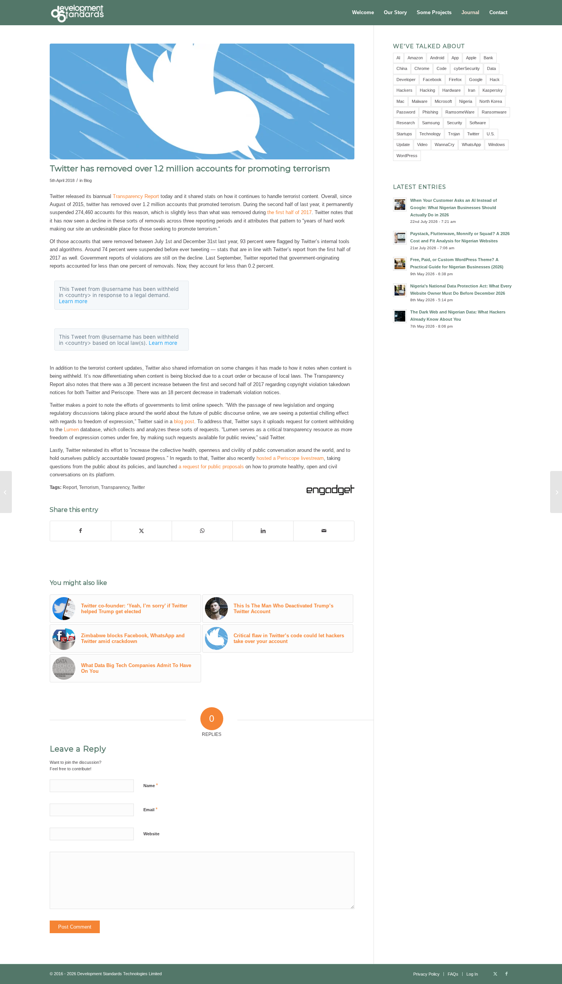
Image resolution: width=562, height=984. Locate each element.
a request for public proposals (211, 466)
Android (437, 57)
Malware (419, 101)
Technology (430, 134)
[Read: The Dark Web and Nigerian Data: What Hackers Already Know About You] (400, 316)
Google (475, 79)
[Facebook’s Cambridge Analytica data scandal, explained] (556, 492)
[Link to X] (495, 973)
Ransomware (494, 112)
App (455, 57)
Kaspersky (492, 90)
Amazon (415, 57)
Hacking (427, 90)
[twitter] (202, 101)
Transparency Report (136, 196)
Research (405, 122)
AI (398, 57)
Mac (400, 101)
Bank (488, 57)
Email (150, 809)
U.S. (491, 134)
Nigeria (465, 101)
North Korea (490, 101)
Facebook (432, 79)
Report (70, 487)
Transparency (115, 487)
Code (442, 68)
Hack (495, 79)
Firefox (455, 79)
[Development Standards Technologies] (77, 12)
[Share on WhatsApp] (202, 531)
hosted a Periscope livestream (290, 458)
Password (405, 112)
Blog (88, 180)
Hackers (404, 90)
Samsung (431, 122)
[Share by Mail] (324, 531)
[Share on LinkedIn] (263, 531)
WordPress (406, 155)
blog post (184, 421)
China (401, 68)
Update (403, 144)
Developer (406, 79)
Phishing (430, 112)
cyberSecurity (467, 68)
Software (477, 122)
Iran (471, 90)
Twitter (138, 487)
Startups (404, 134)
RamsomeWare (459, 112)
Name (150, 785)
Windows (496, 144)
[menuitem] (363, 12)
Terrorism (89, 487)
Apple (471, 57)
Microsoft (443, 101)
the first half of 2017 (289, 212)
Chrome (421, 68)
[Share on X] (141, 531)
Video (422, 144)
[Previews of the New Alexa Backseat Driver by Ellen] (6, 492)
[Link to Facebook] (506, 973)
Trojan (454, 134)
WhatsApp (471, 144)
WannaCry (445, 144)
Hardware (451, 90)
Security (454, 122)
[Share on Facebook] (80, 531)
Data (491, 68)
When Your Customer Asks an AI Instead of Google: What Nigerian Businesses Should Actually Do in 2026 (453, 207)
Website (151, 833)
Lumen (71, 429)
